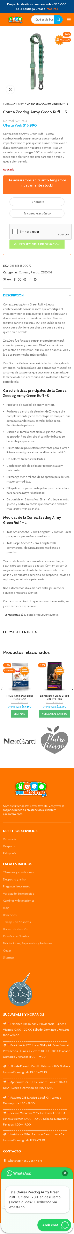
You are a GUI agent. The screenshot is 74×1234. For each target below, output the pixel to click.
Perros (35, 272)
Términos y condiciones (18, 872)
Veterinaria (9, 839)
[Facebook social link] (15, 279)
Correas (24, 272)
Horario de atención (15, 929)
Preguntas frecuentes (16, 886)
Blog (6, 908)
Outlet (7, 950)
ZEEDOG (46, 272)
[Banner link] (19, 741)
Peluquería (9, 853)
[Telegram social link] (35, 279)
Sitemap (8, 957)
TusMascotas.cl (13, 614)
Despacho (9, 846)
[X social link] (19, 279)
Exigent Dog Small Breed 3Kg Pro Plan (54, 697)
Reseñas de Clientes (16, 936)
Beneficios (10, 915)
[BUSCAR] (58, 19)
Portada (8, 103)
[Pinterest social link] (25, 279)
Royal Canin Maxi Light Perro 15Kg (20, 697)
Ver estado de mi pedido (18, 893)
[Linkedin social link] (30, 279)
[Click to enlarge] (10, 89)
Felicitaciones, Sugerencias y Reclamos (27, 943)
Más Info (52, 9)
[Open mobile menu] (69, 19)
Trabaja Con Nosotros (17, 922)
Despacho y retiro (14, 879)
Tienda (20, 103)
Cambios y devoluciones (19, 900)
